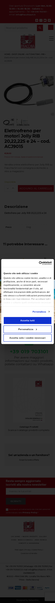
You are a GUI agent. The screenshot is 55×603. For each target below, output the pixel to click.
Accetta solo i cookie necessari (27, 338)
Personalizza (39, 311)
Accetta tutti (27, 320)
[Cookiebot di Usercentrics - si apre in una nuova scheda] (39, 263)
